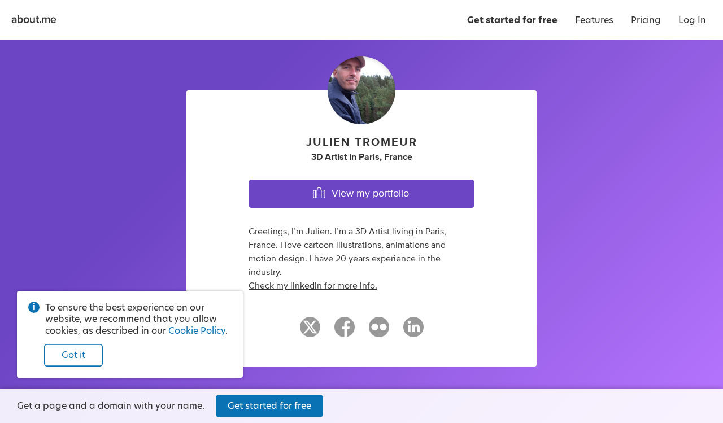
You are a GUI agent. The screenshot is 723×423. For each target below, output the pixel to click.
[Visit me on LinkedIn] (413, 332)
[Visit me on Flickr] (379, 332)
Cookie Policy (196, 330)
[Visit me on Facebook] (344, 332)
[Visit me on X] (310, 332)
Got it (73, 354)
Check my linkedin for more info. (313, 285)
